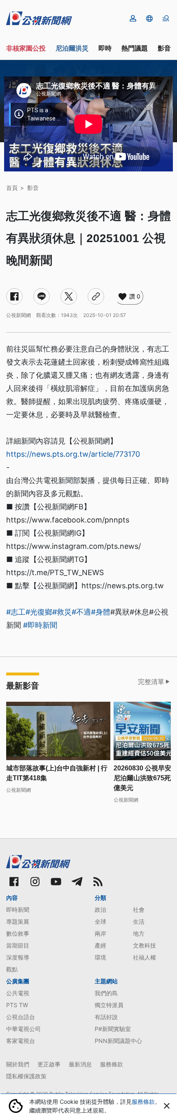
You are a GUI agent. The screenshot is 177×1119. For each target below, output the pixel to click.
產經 (100, 945)
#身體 (100, 612)
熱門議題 (134, 48)
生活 (138, 921)
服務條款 (111, 1064)
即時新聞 (17, 909)
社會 (138, 909)
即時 (105, 48)
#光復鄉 (39, 612)
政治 (100, 909)
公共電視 (17, 993)
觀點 (12, 969)
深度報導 (17, 957)
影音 (164, 48)
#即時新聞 (40, 625)
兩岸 (100, 933)
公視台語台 (20, 1016)
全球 (100, 921)
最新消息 (80, 1064)
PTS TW (17, 1004)
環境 (100, 957)
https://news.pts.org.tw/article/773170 (73, 454)
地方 (138, 933)
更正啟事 (49, 1064)
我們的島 (106, 993)
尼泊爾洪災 (72, 48)
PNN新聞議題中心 (118, 1040)
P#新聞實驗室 (113, 1028)
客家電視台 (20, 1040)
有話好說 (106, 1016)
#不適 (81, 612)
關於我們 (17, 1064)
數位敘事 (17, 933)
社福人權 (144, 957)
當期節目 (17, 945)
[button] (149, 18)
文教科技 (144, 945)
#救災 (62, 612)
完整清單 (151, 681)
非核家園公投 (26, 48)
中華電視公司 (23, 1028)
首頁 (12, 187)
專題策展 (17, 921)
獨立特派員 (109, 1004)
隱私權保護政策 (26, 1076)
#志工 (16, 612)
